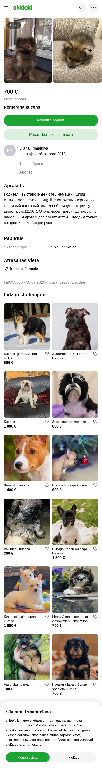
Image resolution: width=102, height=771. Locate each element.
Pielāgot (74, 757)
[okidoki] (22, 7)
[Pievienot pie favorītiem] (81, 7)
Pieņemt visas (27, 757)
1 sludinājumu (31, 164)
